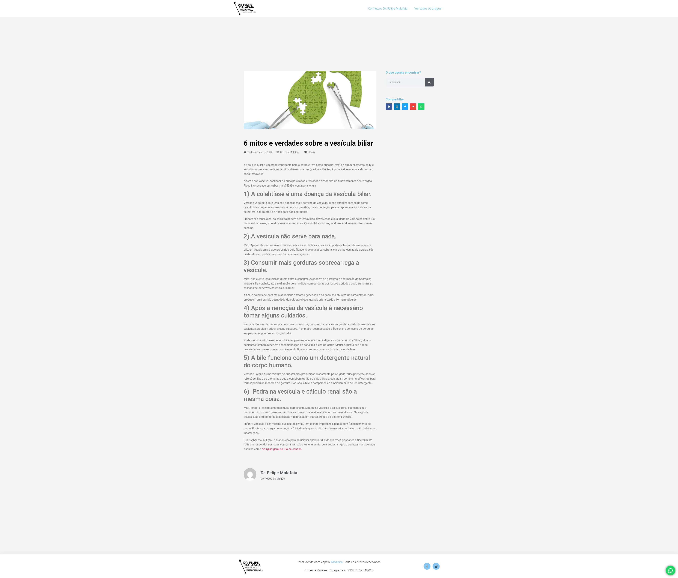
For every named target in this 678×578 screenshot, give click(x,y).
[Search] (429, 82)
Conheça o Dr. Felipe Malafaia (387, 8)
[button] (389, 106)
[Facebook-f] (427, 566)
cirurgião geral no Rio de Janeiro (282, 449)
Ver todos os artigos (427, 8)
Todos (312, 152)
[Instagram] (436, 566)
